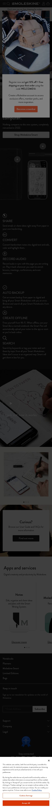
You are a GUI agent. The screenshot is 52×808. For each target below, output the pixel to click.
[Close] (49, 760)
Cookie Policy (37, 790)
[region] (26, 782)
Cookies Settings (26, 795)
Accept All (26, 803)
